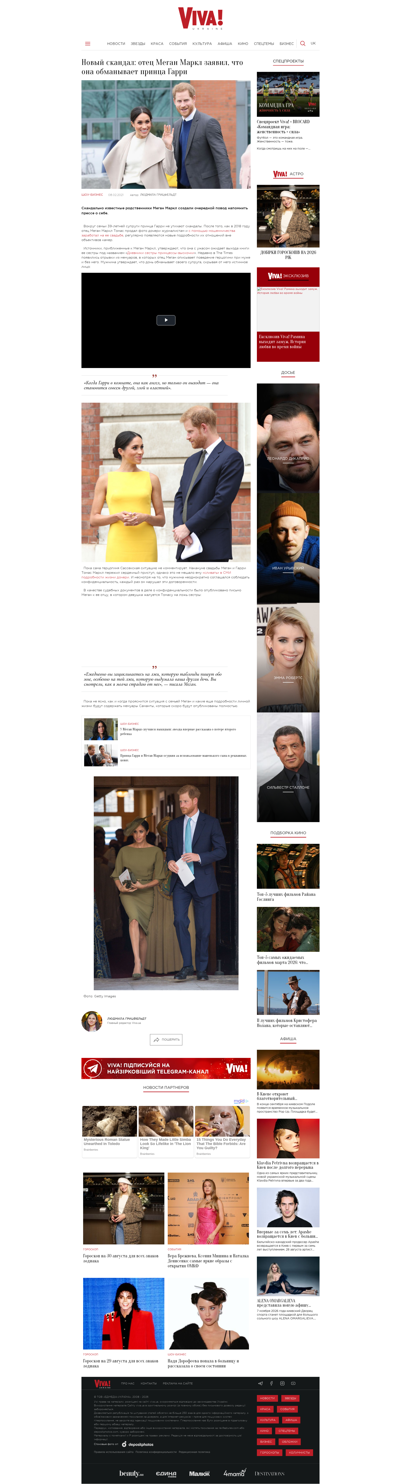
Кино (264, 1430)
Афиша (288, 1039)
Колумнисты (299, 1452)
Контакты (149, 1383)
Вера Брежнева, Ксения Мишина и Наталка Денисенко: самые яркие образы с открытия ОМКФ (208, 1261)
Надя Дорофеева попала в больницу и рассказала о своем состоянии (203, 1363)
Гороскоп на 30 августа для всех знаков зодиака (121, 1258)
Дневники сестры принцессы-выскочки (160, 253)
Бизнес (266, 1441)
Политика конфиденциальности (156, 1452)
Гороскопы (269, 1452)
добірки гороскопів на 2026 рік (288, 255)
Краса (265, 1409)
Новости (267, 1398)
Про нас (128, 1383)
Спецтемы (287, 1430)
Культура (267, 1420)
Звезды (290, 1398)
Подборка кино (288, 833)
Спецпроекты (288, 61)
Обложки (289, 1441)
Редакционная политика (194, 1452)
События (174, 1249)
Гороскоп (90, 1249)
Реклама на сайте (178, 1383)
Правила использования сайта (113, 1452)
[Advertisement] (166, 630)
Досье (288, 372)
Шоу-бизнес (92, 195)
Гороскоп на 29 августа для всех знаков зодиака (120, 1363)
